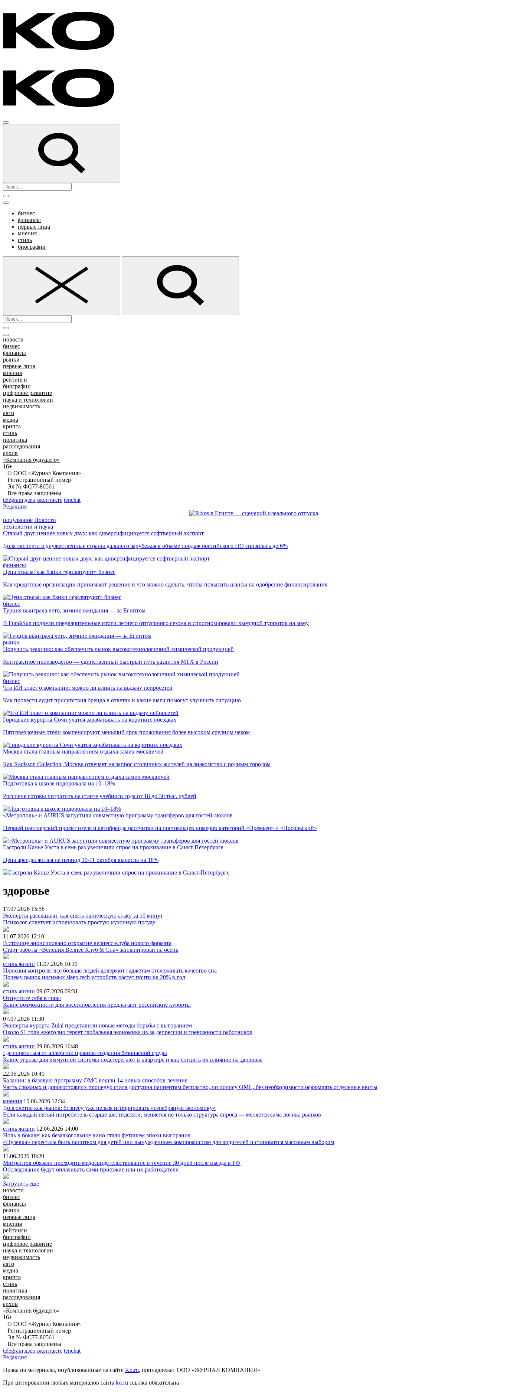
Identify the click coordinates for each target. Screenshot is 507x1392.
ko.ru (122, 1382)
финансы (29, 220)
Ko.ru (132, 1370)
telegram (13, 500)
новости (13, 339)
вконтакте (49, 500)
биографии (32, 247)
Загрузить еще (21, 1183)
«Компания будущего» (31, 460)
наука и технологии (28, 399)
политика (15, 440)
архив (10, 453)
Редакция (15, 506)
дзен (30, 500)
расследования (21, 446)
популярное (18, 520)
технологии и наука (28, 526)
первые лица (34, 226)
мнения (27, 233)
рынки (11, 359)
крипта (12, 426)
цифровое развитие (27, 393)
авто (8, 413)
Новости (45, 520)
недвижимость (21, 406)
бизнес (26, 213)
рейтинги (15, 379)
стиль (25, 240)
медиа (10, 419)
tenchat (72, 500)
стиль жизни (19, 964)
